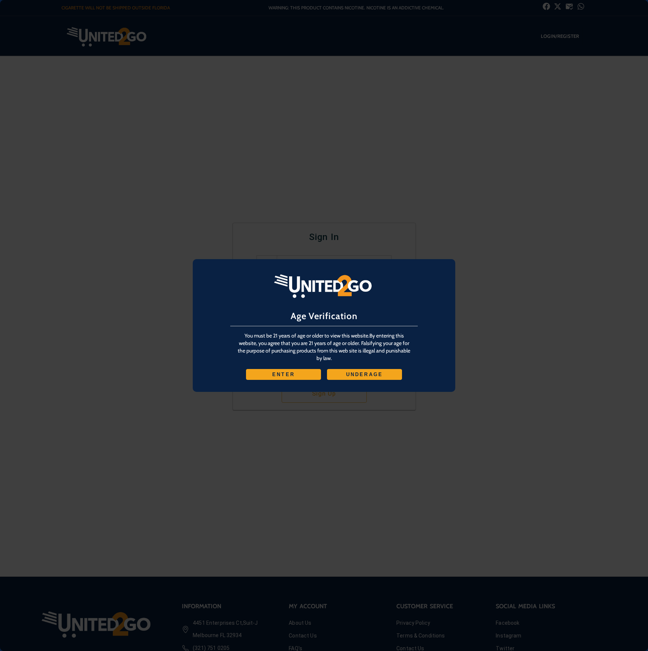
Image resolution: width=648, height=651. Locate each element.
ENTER (283, 374)
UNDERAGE (364, 374)
